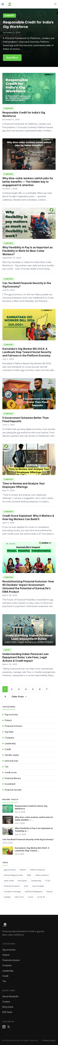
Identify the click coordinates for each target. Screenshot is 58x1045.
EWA (29, 875)
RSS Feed (7, 1012)
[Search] (55, 4)
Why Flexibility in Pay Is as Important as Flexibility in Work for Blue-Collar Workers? (27, 251)
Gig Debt (9, 732)
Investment (10, 784)
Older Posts (18, 696)
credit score (11, 772)
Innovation (22, 881)
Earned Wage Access (13, 875)
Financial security (13, 789)
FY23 (47, 881)
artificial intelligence (34, 891)
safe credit (9, 881)
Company (9, 15)
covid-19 (41, 897)
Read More (12, 57)
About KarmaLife (10, 996)
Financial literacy (13, 778)
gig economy (10, 870)
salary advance (42, 875)
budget (7, 897)
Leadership (10, 743)
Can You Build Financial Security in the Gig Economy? (28, 839)
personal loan (11, 760)
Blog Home (7, 1007)
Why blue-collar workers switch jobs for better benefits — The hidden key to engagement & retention (27, 182)
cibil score (19, 897)
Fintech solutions (37, 870)
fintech (23, 870)
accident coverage (12, 891)
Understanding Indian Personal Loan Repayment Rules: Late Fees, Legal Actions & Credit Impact (25, 657)
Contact (6, 1001)
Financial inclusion (13, 726)
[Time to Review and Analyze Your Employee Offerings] (29, 459)
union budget (38, 886)
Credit (8, 749)
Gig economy (11, 714)
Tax (6, 766)
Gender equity (12, 755)
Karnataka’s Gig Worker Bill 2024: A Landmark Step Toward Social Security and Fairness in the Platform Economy (26, 352)
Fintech (8, 720)
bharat (49, 891)
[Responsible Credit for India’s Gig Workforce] (29, 88)
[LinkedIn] (3, 1027)
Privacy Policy (49, 1040)
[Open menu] (2, 4)
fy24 (26, 886)
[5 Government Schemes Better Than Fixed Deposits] (29, 393)
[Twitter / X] (8, 1027)
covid (30, 897)
